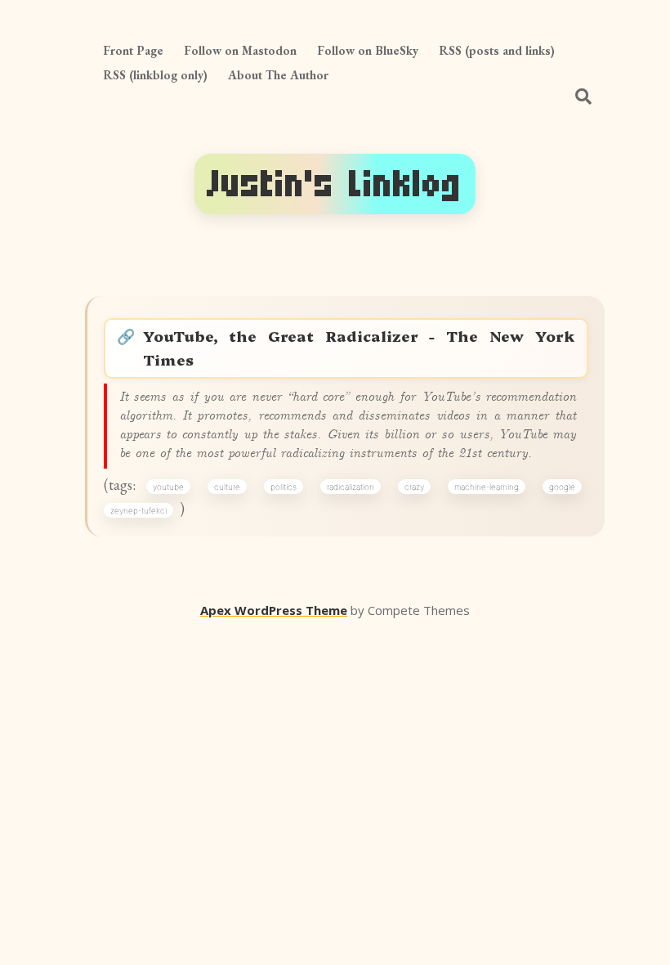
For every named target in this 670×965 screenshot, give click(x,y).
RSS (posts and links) (497, 50)
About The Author (278, 75)
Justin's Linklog (335, 183)
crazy (414, 486)
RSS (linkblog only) (155, 75)
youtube (168, 486)
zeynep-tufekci (138, 510)
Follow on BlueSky (367, 50)
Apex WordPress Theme (273, 610)
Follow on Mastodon (240, 50)
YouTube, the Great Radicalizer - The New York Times (359, 347)
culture (227, 486)
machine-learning (486, 486)
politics (283, 486)
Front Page (133, 50)
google (562, 486)
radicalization (350, 486)
